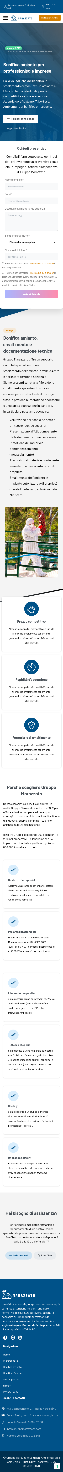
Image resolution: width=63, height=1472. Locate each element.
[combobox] (31, 242)
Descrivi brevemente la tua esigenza (25, 208)
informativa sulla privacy (42, 263)
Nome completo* (14, 179)
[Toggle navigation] (5, 18)
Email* (8, 194)
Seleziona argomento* (21, 239)
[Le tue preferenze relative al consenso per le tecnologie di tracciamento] (57, 1466)
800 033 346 (50, 6)
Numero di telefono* (16, 250)
